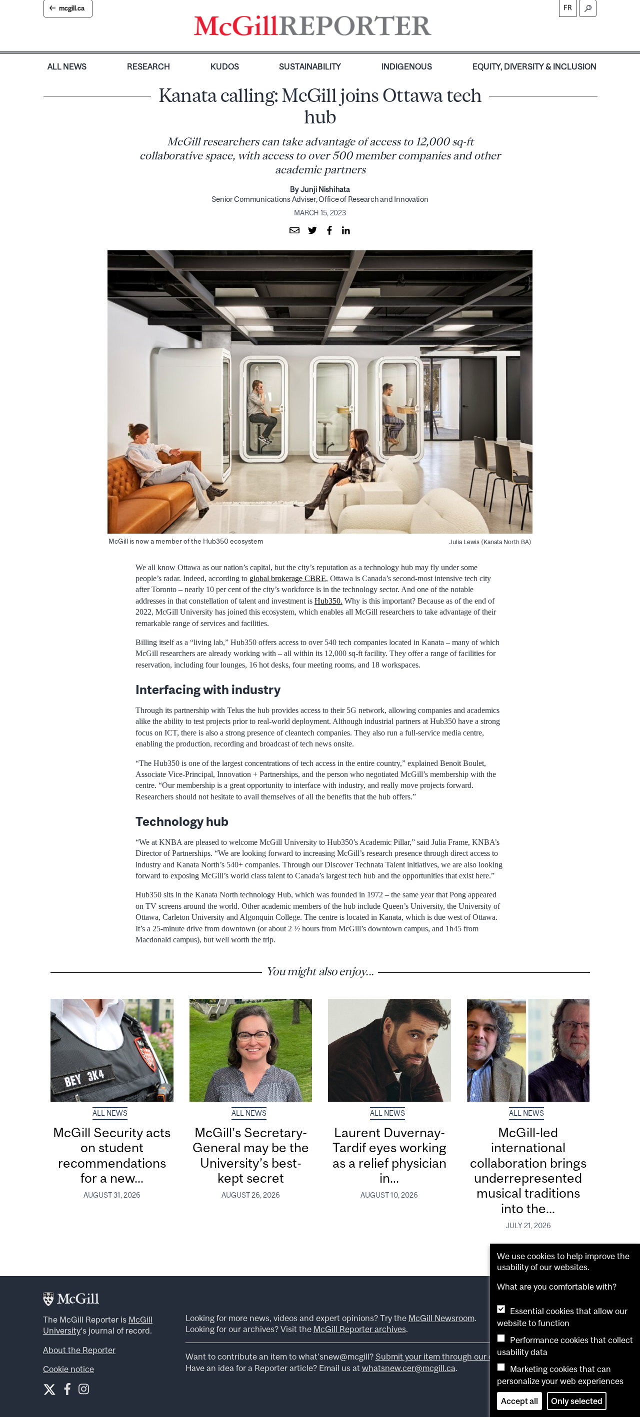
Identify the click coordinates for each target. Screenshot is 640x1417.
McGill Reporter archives (360, 1329)
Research (148, 66)
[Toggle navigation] (440, 27)
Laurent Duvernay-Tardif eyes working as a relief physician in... (389, 1155)
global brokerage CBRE (288, 578)
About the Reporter (79, 1350)
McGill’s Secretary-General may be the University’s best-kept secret (250, 1155)
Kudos (224, 66)
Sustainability (310, 66)
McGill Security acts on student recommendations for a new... (111, 1155)
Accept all (519, 1401)
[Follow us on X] (49, 1389)
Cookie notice (68, 1369)
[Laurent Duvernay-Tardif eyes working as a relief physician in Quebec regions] (389, 1050)
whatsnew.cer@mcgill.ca (409, 1368)
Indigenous (407, 66)
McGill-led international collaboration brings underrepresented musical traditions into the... (528, 1170)
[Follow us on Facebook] (67, 1391)
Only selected (576, 1401)
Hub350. (328, 601)
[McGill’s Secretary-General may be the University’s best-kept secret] (251, 1050)
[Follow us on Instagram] (83, 1391)
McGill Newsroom (441, 1318)
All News (67, 66)
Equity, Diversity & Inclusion (534, 66)
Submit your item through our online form (453, 1357)
